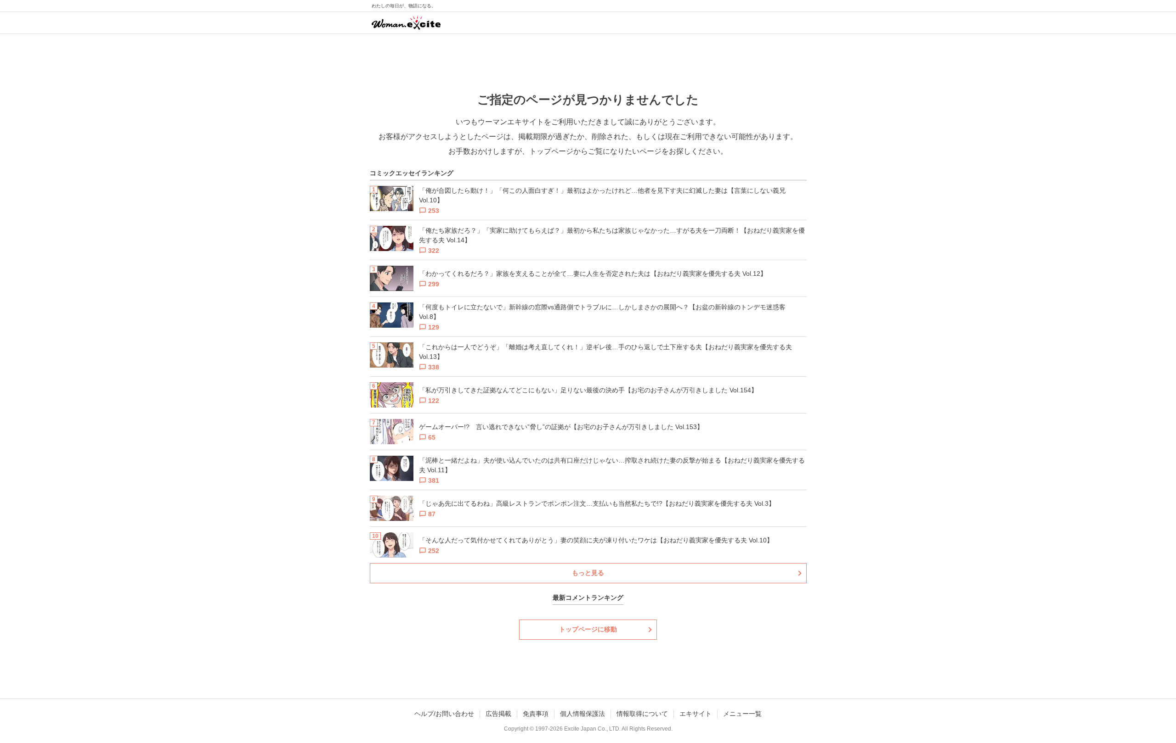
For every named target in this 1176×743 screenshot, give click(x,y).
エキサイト (695, 713)
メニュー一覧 (742, 713)
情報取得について (642, 713)
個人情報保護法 (582, 713)
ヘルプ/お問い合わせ (444, 713)
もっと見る (588, 572)
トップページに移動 (588, 629)
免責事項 (535, 713)
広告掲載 (498, 713)
